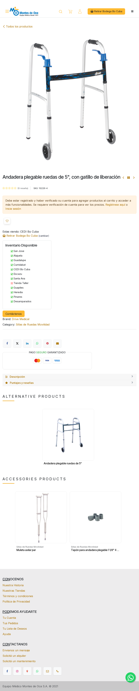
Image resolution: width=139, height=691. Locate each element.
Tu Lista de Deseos (15, 628)
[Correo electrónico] (57, 343)
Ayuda (7, 634)
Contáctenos (13, 313)
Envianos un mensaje (16, 650)
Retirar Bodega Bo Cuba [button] (107, 11)
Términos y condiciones (18, 596)
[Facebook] (7, 343)
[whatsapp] (37, 671)
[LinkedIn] (27, 343)
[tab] (69, 377)
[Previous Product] (123, 177)
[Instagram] (17, 671)
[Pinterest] (47, 343)
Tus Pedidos (10, 623)
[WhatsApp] (37, 343)
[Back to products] (128, 177)
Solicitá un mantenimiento (19, 661)
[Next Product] (133, 177)
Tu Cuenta (9, 617)
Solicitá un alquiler (14, 655)
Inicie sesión (13, 208)
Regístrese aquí (115, 204)
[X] (17, 343)
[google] (27, 671)
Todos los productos (19, 26)
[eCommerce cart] (70, 11)
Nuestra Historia (13, 585)
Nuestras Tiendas (14, 590)
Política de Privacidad (16, 601)
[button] (7, 221)
